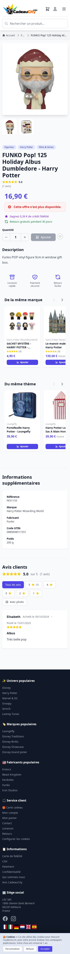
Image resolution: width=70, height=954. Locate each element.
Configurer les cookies (16, 839)
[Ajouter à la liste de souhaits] (60, 236)
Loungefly (8, 731)
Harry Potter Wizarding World (25, 511)
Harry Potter (26, 147)
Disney (6, 687)
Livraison (7, 828)
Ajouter (24, 362)
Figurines (9, 147)
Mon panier (9, 818)
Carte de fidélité (12, 856)
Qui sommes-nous (13, 877)
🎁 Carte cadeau (12, 807)
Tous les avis (13, 584)
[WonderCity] (16, 927)
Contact (7, 823)
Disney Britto (10, 741)
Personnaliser (12, 948)
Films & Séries (46, 147)
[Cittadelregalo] (10, 927)
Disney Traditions (13, 736)
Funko (10, 521)
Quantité (8, 230)
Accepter (45, 948)
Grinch (6, 708)
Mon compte (10, 812)
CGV (4, 861)
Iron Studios (10, 790)
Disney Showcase (13, 747)
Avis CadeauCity (12, 882)
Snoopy (6, 703)
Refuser (30, 948)
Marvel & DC (10, 698)
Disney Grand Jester (14, 752)
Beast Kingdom (11, 774)
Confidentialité (11, 872)
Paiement (8, 866)
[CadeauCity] (4, 927)
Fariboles (8, 780)
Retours (7, 833)
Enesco (6, 769)
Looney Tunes (10, 714)
